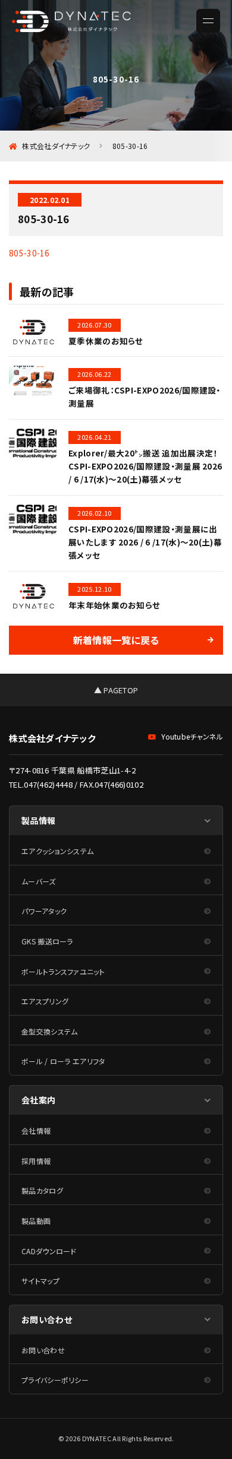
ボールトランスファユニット (63, 971)
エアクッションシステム (57, 851)
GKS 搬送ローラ (47, 941)
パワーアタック (44, 911)
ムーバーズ (38, 881)
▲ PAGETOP (116, 690)
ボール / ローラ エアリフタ (63, 1061)
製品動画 (36, 1221)
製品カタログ (42, 1190)
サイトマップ (40, 1281)
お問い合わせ (43, 1350)
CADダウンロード (49, 1251)
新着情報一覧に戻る (116, 640)
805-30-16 (29, 253)
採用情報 (36, 1161)
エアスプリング (44, 1001)
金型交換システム (49, 1031)
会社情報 (36, 1130)
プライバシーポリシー (55, 1380)
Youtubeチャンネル (192, 736)
